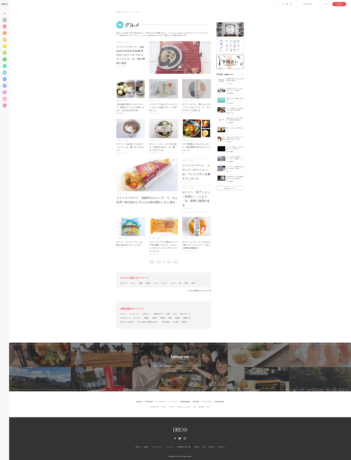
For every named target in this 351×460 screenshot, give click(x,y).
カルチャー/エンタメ (184, 407)
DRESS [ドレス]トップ (123, 12)
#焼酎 (140, 283)
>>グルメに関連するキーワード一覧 (199, 290)
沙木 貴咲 (229, 83)
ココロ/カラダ (154, 407)
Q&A (203, 447)
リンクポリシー (170, 447)
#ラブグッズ (137, 318)
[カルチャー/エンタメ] (4, 85)
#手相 (170, 318)
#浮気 (168, 314)
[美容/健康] (4, 46)
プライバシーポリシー (157, 447)
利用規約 (146, 447)
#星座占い (185, 322)
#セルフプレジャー (185, 314)
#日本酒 (148, 283)
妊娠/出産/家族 (219, 401)
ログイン (327, 4)
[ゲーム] (4, 105)
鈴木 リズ (228, 171)
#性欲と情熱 (165, 322)
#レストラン (124, 283)
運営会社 (196, 447)
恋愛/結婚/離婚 (185, 401)
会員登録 (339, 4)
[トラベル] (4, 79)
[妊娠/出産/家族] (4, 59)
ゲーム (208, 407)
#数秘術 (146, 318)
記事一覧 (138, 447)
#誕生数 (154, 318)
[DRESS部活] (4, 20)
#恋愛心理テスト (158, 314)
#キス (175, 314)
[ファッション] (4, 33)
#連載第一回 (186, 318)
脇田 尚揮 (228, 142)
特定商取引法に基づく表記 (184, 447)
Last (175, 262)
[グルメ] (4, 72)
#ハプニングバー (134, 314)
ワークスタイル (206, 401)
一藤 (183, 153)
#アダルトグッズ (125, 318)
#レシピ (173, 283)
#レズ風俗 (176, 322)
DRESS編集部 (119, 113)
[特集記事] (4, 13)
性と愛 (201, 407)
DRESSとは (211, 447)
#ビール (156, 283)
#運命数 (162, 318)
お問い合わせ (221, 447)
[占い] (4, 92)
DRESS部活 (307, 4)
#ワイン (133, 283)
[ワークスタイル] (4, 53)
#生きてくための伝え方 (127, 322)
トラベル (171, 407)
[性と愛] (4, 99)
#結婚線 (177, 318)
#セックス (123, 314)
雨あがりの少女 (230, 113)
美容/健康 (196, 401)
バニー (228, 130)
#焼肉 (186, 283)
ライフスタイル (161, 401)
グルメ (128, 42)
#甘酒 (193, 283)
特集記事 (139, 401)
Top (152, 262)
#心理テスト (146, 314)
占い (194, 407)
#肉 (180, 283)
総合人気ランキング (230, 188)
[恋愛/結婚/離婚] (4, 39)
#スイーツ (165, 283)
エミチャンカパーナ (121, 66)
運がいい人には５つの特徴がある (234, 128)
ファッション (173, 401)
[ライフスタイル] (4, 26)
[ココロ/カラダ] (4, 66)
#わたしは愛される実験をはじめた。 (148, 322)
